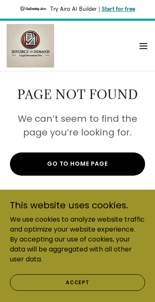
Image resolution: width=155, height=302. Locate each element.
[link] (30, 46)
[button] (143, 46)
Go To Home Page (77, 163)
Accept (77, 281)
